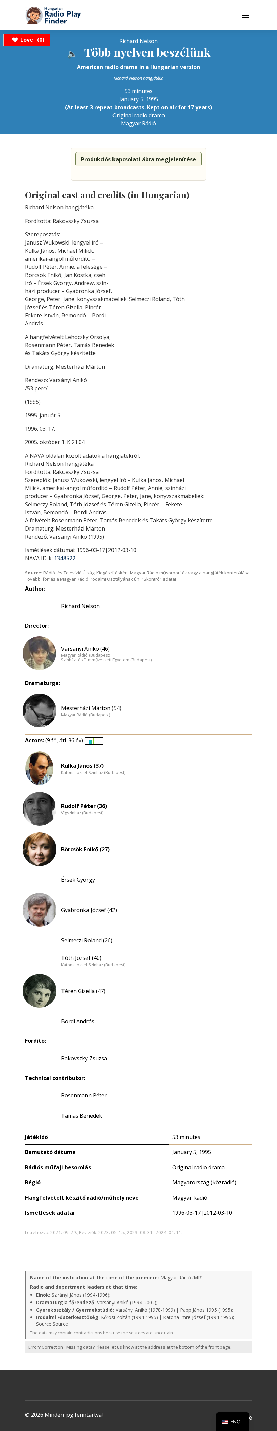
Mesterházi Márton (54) (91, 708)
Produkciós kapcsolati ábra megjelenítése (138, 159)
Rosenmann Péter (84, 1095)
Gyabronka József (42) (89, 910)
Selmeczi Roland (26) (86, 940)
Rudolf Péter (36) (84, 806)
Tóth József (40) (81, 958)
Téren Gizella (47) (83, 991)
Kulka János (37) (82, 765)
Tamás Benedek (81, 1115)
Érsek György (78, 879)
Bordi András (77, 1021)
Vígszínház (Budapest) (82, 813)
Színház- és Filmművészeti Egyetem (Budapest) (106, 660)
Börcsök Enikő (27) (85, 849)
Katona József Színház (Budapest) (93, 772)
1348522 (64, 558)
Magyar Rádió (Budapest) (85, 655)
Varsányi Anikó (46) (85, 648)
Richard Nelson (80, 606)
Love (31, 40)
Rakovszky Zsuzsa (84, 1058)
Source (43, 1324)
